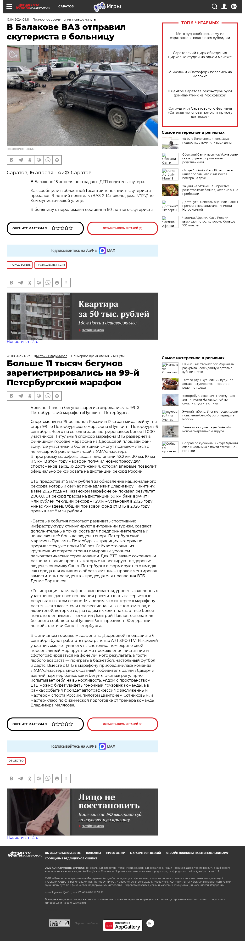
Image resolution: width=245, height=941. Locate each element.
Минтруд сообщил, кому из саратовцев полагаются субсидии (200, 36)
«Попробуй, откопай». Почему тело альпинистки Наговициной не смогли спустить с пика (208, 399)
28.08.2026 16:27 (18, 356)
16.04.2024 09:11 (18, 19)
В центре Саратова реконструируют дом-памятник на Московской (200, 93)
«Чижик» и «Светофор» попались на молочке (200, 74)
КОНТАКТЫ (93, 853)
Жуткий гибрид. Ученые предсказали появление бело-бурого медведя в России (210, 415)
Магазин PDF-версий (145, 853)
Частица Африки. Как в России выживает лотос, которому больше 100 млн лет (208, 221)
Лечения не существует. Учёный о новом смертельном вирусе (207, 429)
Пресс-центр (115, 853)
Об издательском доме (63, 853)
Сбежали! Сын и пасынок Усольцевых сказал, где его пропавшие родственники (210, 158)
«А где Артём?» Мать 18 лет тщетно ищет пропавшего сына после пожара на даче (208, 174)
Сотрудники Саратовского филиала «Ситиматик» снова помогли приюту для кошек (200, 112)
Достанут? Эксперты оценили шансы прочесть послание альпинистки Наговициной (210, 205)
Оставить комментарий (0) (122, 228)
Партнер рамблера (86, 923)
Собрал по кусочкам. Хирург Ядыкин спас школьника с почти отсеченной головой (210, 447)
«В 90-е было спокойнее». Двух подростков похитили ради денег (207, 140)
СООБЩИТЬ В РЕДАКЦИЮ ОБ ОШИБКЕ (71, 858)
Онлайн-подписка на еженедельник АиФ (197, 853)
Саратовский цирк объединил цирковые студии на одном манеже (200, 55)
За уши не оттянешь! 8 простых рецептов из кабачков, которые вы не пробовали (210, 190)
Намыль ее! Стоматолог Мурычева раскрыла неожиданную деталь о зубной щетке (208, 368)
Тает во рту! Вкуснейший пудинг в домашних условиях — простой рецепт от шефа (207, 383)
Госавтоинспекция (20, 149)
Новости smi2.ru (23, 341)
